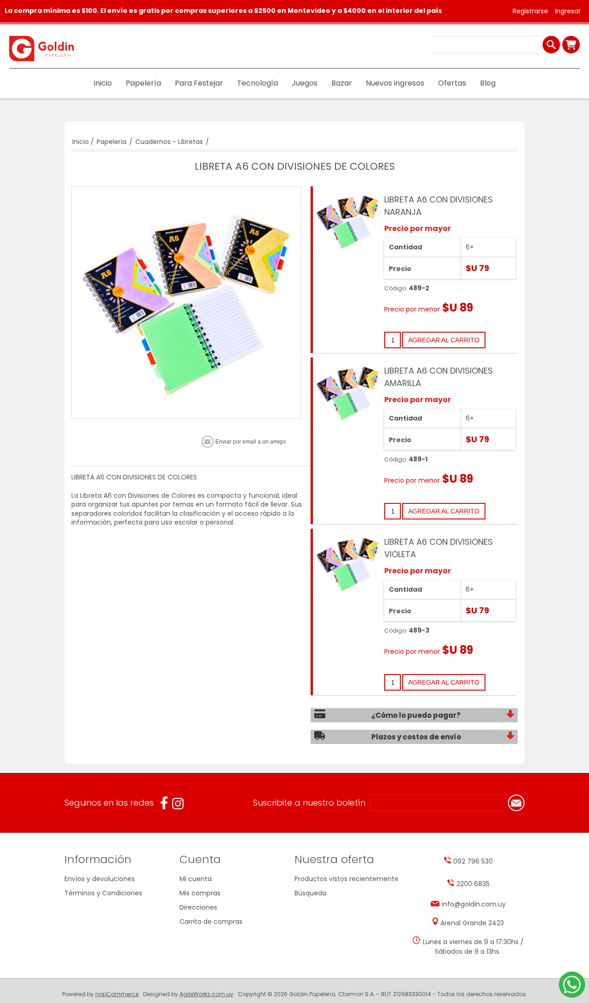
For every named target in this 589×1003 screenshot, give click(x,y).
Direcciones (198, 907)
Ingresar (568, 11)
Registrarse (530, 11)
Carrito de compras (571, 44)
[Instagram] (178, 803)
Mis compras (199, 893)
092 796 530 (473, 861)
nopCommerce (117, 994)
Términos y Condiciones (103, 893)
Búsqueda (310, 893)
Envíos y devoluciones (99, 878)
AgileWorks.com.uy (206, 994)
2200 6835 (473, 883)
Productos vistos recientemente (346, 878)
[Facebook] (164, 803)
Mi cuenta (195, 878)
